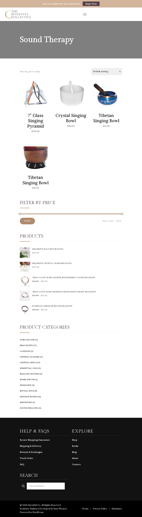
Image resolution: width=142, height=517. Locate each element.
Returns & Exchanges (31, 452)
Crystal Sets (28, 362)
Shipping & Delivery (30, 446)
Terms (85, 508)
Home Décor (27, 379)
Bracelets (26, 345)
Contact (76, 464)
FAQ (22, 464)
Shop (74, 440)
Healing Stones (29, 374)
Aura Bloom (27, 340)
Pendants (25, 385)
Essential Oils (29, 368)
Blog (74, 452)
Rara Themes (60, 508)
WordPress (37, 512)
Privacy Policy (100, 508)
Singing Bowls (29, 396)
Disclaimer (117, 508)
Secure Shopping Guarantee (35, 440)
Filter (27, 221)
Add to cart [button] (36, 100)
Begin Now (91, 3)
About (75, 458)
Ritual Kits (27, 391)
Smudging (26, 402)
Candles (25, 351)
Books (75, 446)
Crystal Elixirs (29, 357)
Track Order (26, 458)
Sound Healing (29, 408)
